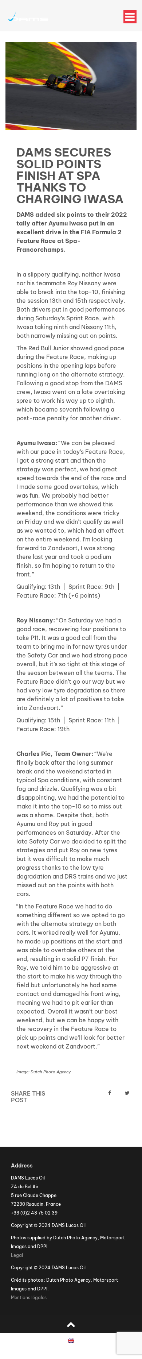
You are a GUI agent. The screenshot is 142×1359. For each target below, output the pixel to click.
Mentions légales (29, 1297)
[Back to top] (71, 1324)
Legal (17, 1255)
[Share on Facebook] (109, 1093)
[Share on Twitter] (127, 1093)
